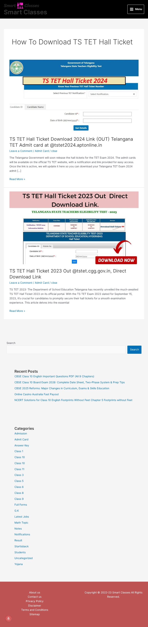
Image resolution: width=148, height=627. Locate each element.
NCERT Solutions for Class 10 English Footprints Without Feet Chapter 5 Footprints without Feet (73, 400)
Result (18, 540)
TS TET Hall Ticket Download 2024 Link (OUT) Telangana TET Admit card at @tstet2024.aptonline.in (71, 142)
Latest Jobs (21, 516)
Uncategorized (23, 558)
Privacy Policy (35, 601)
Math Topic (21, 522)
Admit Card (42, 150)
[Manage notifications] (8, 618)
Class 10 (19, 457)
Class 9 (19, 498)
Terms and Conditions (34, 609)
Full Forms (20, 504)
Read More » (17, 179)
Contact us (34, 596)
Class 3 (19, 474)
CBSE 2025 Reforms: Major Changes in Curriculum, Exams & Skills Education (61, 388)
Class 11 (19, 469)
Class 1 (18, 451)
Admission (20, 433)
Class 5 (19, 480)
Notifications (22, 534)
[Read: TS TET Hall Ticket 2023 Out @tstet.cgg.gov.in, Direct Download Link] (73, 227)
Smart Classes (25, 12)
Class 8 (19, 492)
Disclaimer (34, 605)
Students (20, 552)
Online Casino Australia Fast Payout (36, 394)
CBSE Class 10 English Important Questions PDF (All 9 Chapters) (54, 376)
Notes (18, 528)
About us (34, 592)
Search (11, 342)
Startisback (21, 546)
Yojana (18, 564)
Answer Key (21, 445)
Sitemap (34, 614)
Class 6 (19, 486)
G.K (16, 510)
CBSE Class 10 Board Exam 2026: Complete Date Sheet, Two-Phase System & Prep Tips (69, 382)
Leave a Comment (20, 150)
